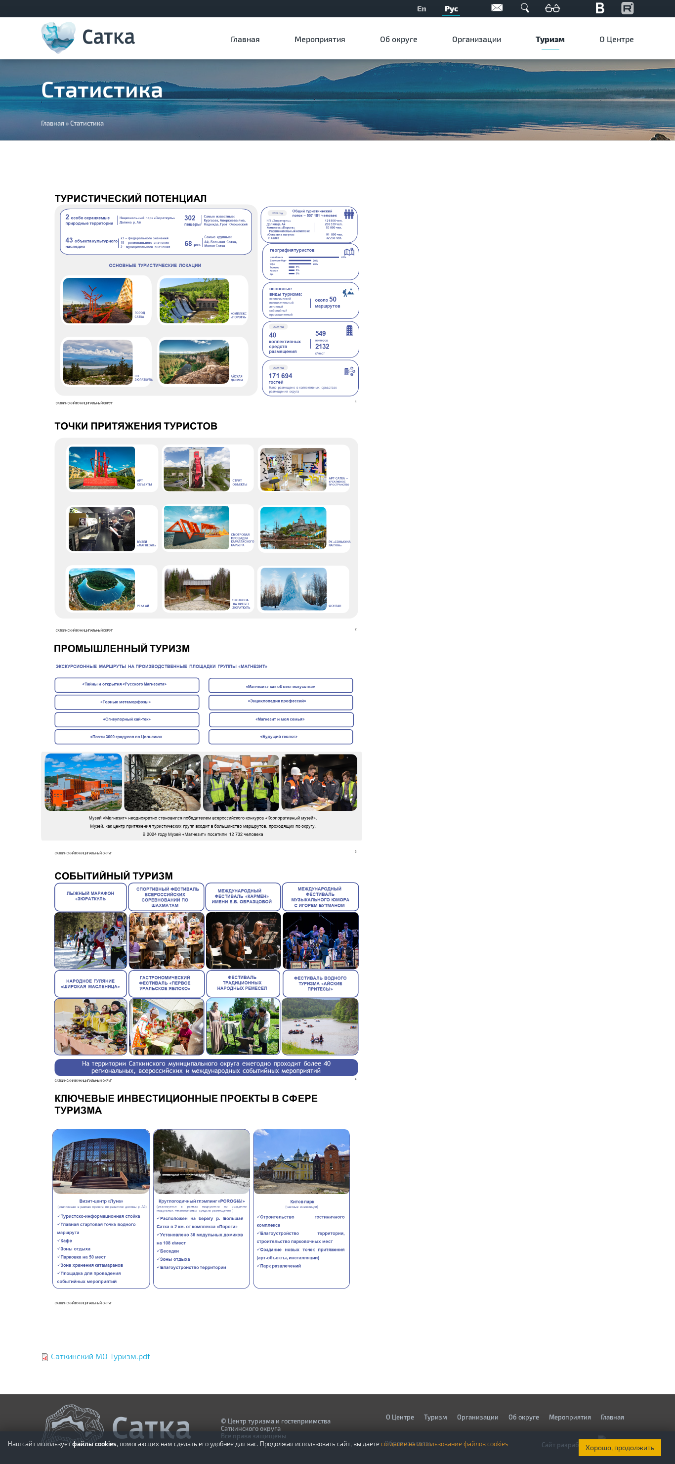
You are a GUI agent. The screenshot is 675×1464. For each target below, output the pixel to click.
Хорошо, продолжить (620, 1447)
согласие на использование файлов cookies (444, 1444)
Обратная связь (497, 7)
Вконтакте (600, 7)
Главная (245, 39)
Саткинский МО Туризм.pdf (100, 1356)
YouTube (627, 7)
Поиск (524, 7)
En (421, 8)
